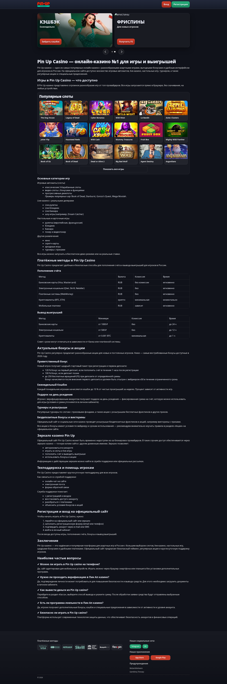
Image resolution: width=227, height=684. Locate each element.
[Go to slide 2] (115, 51)
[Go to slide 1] (112, 51)
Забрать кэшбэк (51, 41)
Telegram (135, 646)
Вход (166, 4)
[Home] (43, 4)
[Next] (121, 52)
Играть (45, 107)
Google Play (161, 657)
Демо (58, 107)
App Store (139, 657)
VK (145, 646)
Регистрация (181, 4)
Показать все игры (113, 169)
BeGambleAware (136, 668)
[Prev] (106, 52)
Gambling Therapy (137, 671)
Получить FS (126, 41)
